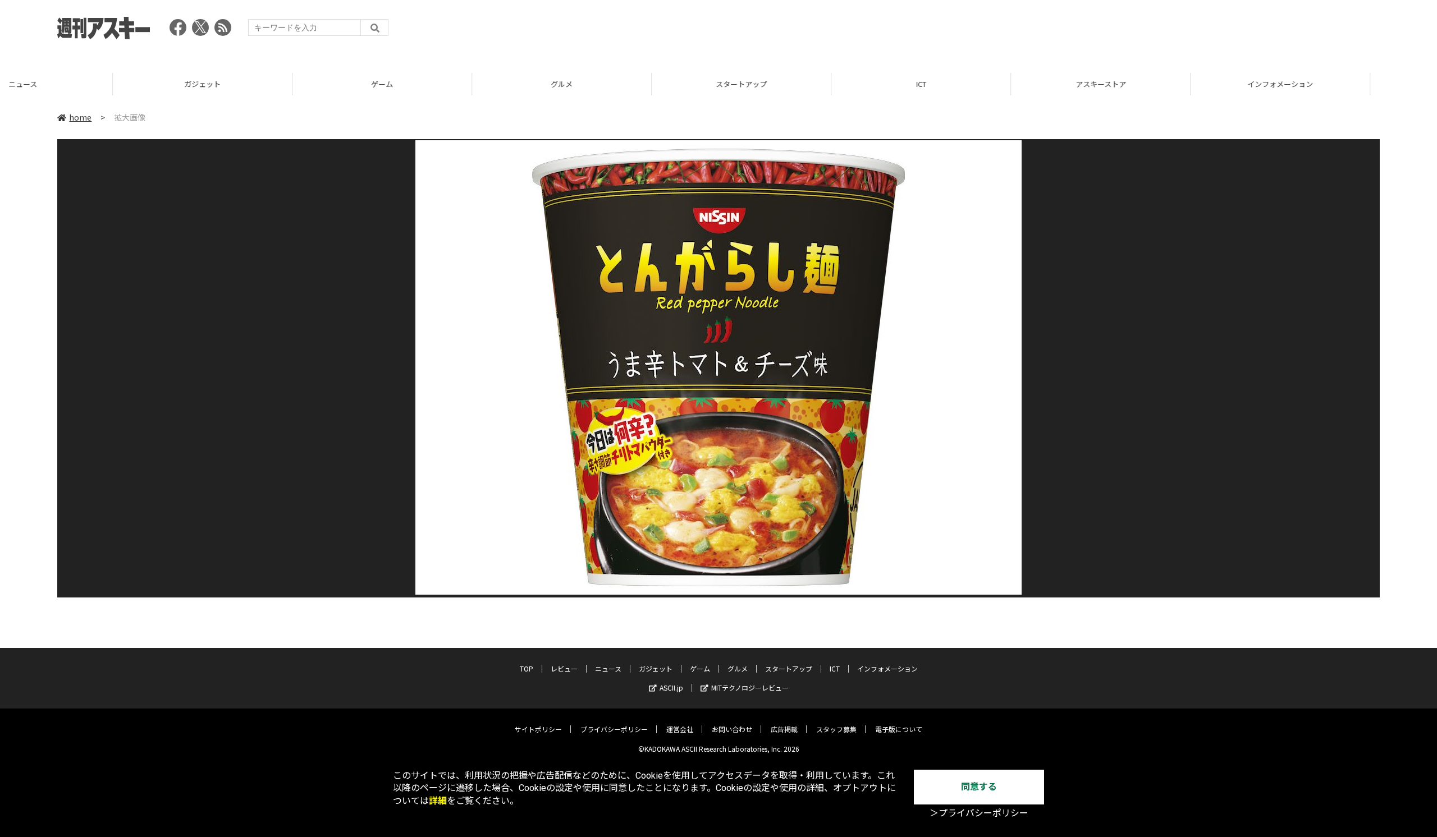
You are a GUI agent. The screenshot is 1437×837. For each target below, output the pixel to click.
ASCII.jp (671, 687)
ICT (808, 84)
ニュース (608, 668)
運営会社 (679, 729)
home (80, 117)
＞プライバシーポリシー (979, 813)
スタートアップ (628, 84)
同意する (979, 786)
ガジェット (89, 84)
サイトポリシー (538, 729)
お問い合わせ (732, 729)
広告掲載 (784, 729)
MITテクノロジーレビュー (750, 687)
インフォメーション (1167, 84)
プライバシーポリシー (614, 729)
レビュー (564, 668)
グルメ (449, 84)
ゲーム (269, 84)
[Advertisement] (1175, 31)
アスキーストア (988, 84)
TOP (1347, 84)
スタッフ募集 (836, 729)
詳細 (438, 800)
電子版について (898, 729)
